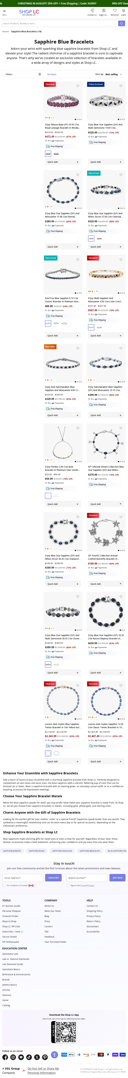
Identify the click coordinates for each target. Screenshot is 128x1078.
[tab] (75, 119)
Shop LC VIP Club (11, 926)
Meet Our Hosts (52, 910)
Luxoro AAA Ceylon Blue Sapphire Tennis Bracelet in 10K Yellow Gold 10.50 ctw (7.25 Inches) (62, 726)
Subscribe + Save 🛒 (12, 931)
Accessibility (93, 931)
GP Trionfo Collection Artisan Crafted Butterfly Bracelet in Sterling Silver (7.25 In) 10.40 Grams (106, 557)
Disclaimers (93, 926)
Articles (6, 989)
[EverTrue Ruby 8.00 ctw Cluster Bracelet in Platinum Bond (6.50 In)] (63, 274)
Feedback (49, 936)
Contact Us (92, 905)
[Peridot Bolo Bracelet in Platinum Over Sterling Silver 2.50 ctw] (63, 443)
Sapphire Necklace (62, 850)
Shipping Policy (95, 910)
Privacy (91, 885)
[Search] (121, 23)
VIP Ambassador (10, 941)
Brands (6, 979)
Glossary (6, 995)
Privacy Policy (94, 916)
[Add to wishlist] (78, 86)
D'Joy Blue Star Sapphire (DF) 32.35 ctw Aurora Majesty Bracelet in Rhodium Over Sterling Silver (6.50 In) (106, 637)
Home (5, 1000)
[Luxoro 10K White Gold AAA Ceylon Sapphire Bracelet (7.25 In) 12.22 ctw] (106, 700)
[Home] (32, 12)
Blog (46, 916)
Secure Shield (9, 936)
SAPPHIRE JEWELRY (12, 850)
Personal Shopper (11, 910)
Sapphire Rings (36, 850)
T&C (46, 931)
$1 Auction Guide (11, 905)
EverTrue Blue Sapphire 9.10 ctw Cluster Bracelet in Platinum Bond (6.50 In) (62, 300)
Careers (48, 926)
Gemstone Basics (11, 969)
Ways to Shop (9, 921)
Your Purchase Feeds (55, 941)
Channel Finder (10, 916)
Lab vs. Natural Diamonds (15, 958)
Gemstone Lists (10, 953)
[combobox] (60, 23)
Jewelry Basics (9, 984)
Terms (83, 885)
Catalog (6, 1005)
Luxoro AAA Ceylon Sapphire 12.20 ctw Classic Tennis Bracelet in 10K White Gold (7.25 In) (105, 726)
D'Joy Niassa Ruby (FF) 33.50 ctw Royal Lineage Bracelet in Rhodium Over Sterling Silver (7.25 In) (63, 126)
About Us (49, 905)
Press (47, 921)
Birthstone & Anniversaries (16, 974)
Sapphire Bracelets (90, 850)
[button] (108, 74)
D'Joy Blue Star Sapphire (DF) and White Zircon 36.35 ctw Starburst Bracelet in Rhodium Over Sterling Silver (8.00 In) (62, 557)
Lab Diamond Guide (12, 964)
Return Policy (93, 921)
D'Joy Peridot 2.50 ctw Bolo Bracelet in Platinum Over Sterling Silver (62, 468)
